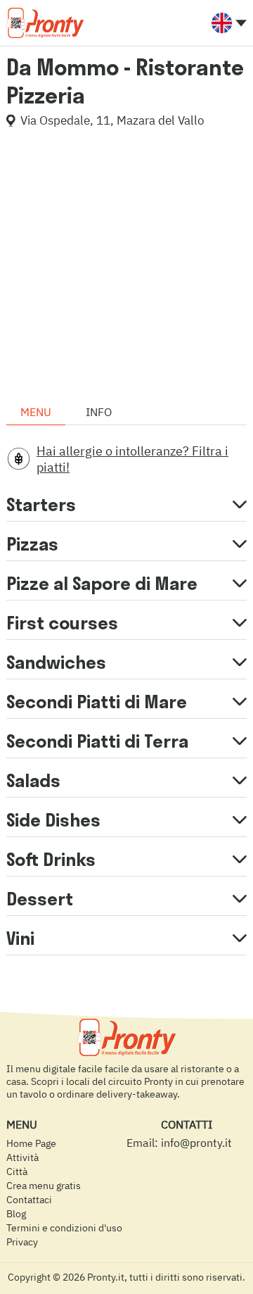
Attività (22, 1157)
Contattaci (29, 1199)
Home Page (31, 1143)
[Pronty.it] (45, 22)
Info (99, 412)
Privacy (22, 1242)
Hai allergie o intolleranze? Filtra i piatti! (132, 459)
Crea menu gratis (43, 1185)
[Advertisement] (126, 265)
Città (16, 1171)
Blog (16, 1213)
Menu (35, 412)
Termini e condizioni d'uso (64, 1227)
